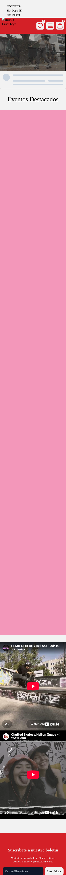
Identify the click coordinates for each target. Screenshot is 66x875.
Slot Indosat (13, 14)
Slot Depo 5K (14, 10)
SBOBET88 (14, 6)
